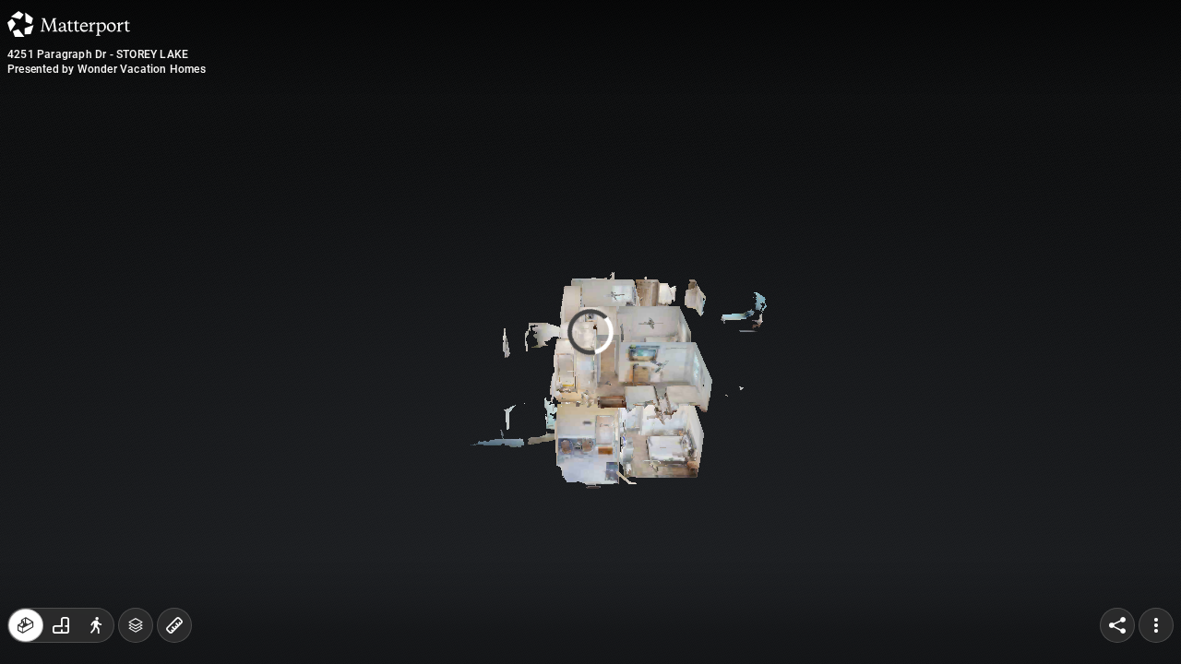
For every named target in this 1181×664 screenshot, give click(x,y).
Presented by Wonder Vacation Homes (106, 69)
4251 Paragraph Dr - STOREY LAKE (97, 54)
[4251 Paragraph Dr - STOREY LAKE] (590, 332)
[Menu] (1156, 625)
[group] (60, 625)
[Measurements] (174, 625)
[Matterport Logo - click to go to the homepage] (69, 24)
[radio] (25, 625)
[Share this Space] (1117, 625)
